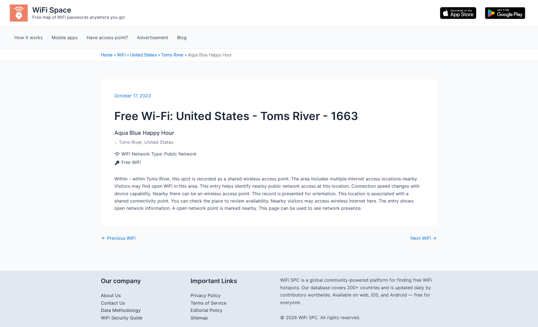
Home (107, 55)
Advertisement (152, 37)
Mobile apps (65, 37)
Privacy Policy (206, 295)
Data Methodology (121, 310)
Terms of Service (208, 303)
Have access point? (107, 37)
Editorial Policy (206, 310)
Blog (182, 37)
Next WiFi (424, 238)
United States (143, 55)
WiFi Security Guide (121, 318)
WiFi (121, 55)
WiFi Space (51, 10)
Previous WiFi (118, 238)
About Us (111, 295)
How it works (28, 37)
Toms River (172, 55)
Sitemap (199, 318)
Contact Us (113, 303)
